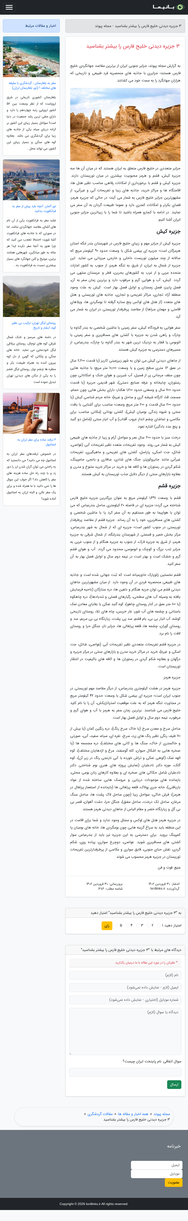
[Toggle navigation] (9, 7)
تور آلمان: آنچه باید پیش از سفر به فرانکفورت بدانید (34, 209)
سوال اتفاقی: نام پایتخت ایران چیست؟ (152, 1061)
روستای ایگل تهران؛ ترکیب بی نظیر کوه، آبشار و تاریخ (34, 325)
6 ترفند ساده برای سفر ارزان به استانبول (36, 442)
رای (107, 926)
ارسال (174, 1084)
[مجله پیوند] (168, 7)
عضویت (174, 1182)
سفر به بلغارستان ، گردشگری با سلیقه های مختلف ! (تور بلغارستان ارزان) (32, 85)
